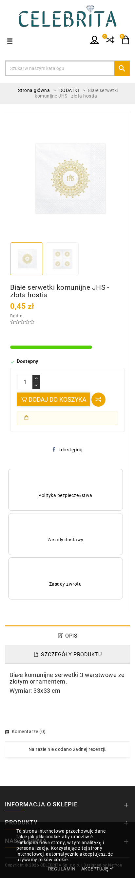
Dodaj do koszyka (56, 399)
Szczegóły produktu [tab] (71, 654)
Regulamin (62, 868)
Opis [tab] (71, 636)
